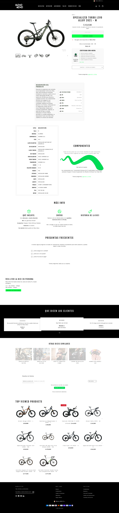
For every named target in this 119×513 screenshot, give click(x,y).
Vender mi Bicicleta (60, 493)
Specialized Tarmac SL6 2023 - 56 (25, 446)
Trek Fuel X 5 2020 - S (71, 445)
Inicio (73, 14)
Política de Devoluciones (88, 495)
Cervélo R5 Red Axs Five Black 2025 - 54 (48, 446)
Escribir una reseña (59, 387)
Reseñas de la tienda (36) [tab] (39, 381)
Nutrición (49, 6)
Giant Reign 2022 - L (25, 421)
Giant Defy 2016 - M (93, 421)
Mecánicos (58, 495)
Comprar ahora (88, 36)
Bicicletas (41, 6)
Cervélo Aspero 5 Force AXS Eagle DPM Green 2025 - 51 (26, 470)
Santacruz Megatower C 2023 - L (48, 421)
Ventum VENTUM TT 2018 (70, 421)
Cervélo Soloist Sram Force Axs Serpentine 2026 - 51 (48, 470)
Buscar (57, 489)
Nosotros (85, 491)
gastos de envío (86, 27)
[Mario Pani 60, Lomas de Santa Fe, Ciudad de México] (59, 284)
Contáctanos (58, 491)
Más (80, 6)
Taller (64, 6)
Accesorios (57, 6)
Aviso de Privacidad (87, 493)
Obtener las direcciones (13, 290)
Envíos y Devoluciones (87, 67)
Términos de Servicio (88, 497)
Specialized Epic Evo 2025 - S (93, 446)
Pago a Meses (59, 497)
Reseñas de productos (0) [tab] (28, 381)
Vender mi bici (72, 6)
